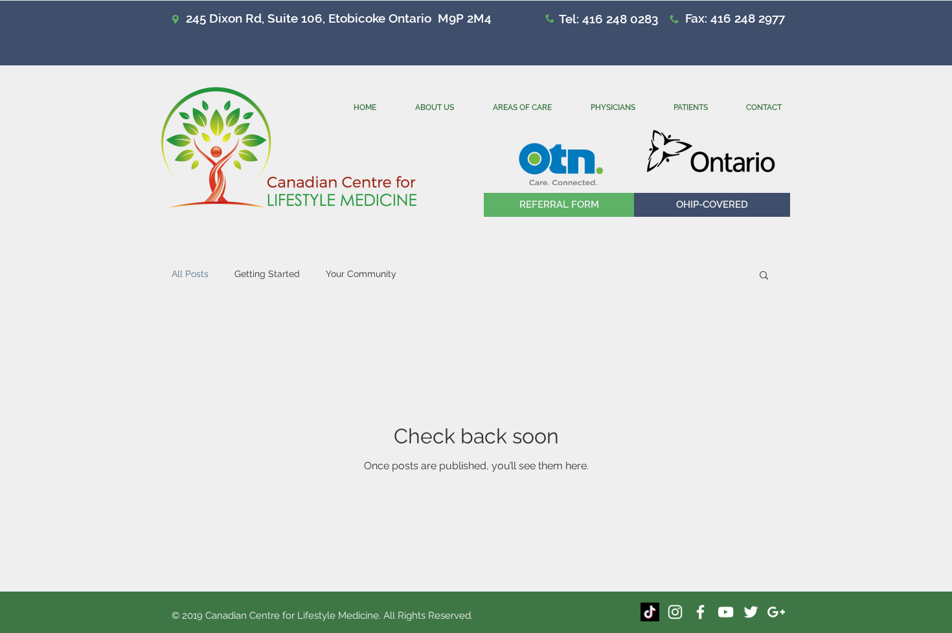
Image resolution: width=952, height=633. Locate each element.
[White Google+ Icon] (776, 612)
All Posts (190, 274)
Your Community (361, 274)
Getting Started (267, 274)
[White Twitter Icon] (751, 612)
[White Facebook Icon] (700, 612)
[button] (712, 205)
